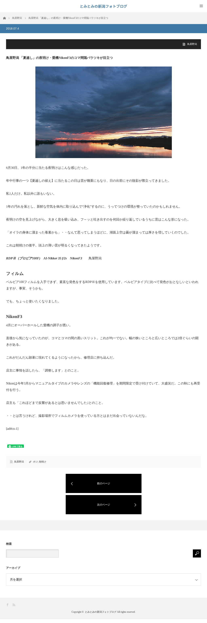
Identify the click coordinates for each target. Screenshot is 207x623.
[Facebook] (8, 605)
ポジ (35, 461)
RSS (14, 605)
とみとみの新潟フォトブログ (100, 611)
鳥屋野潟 (192, 44)
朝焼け (42, 461)
